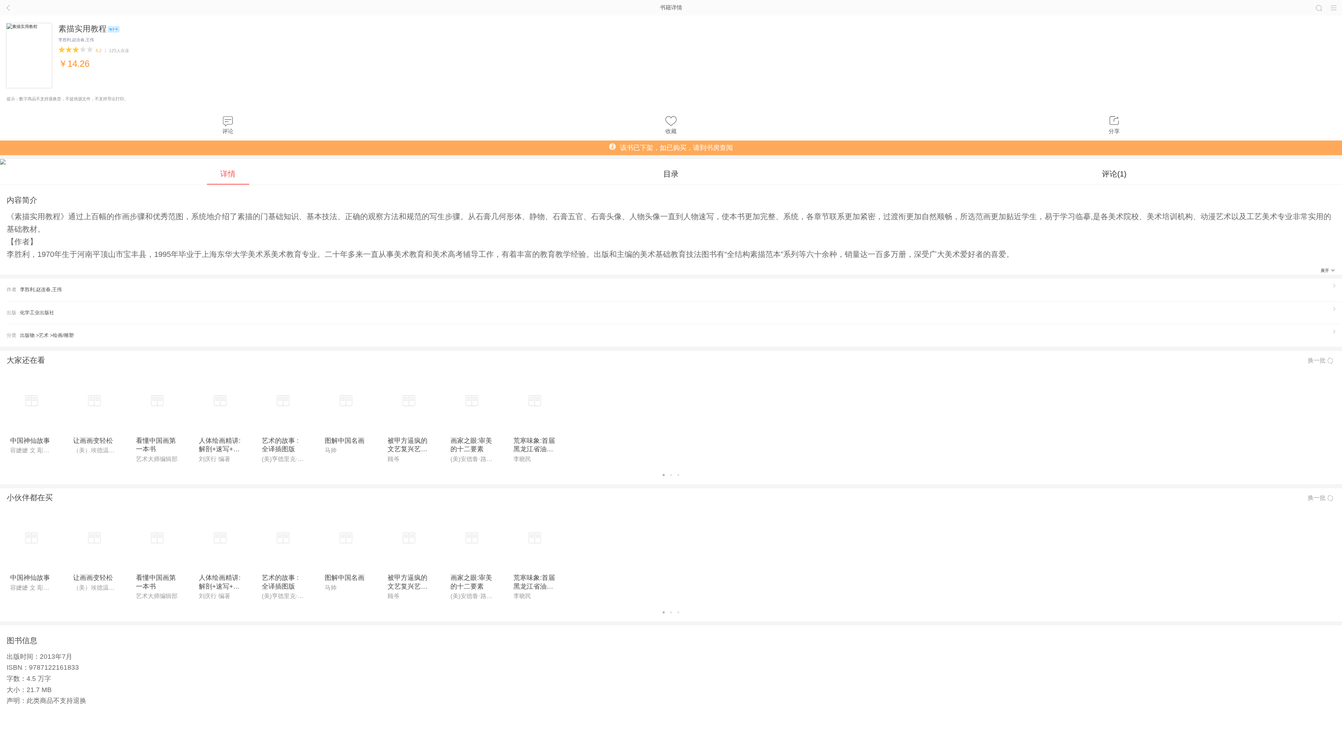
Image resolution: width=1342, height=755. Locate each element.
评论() (1114, 174)
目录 (671, 174)
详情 (228, 174)
